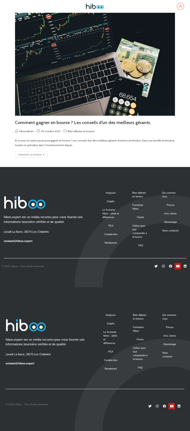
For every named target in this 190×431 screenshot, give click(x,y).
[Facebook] (170, 266)
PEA (110, 225)
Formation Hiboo (137, 207)
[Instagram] (163, 266)
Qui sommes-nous (169, 194)
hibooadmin (26, 131)
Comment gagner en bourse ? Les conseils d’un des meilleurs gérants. (83, 122)
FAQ (140, 245)
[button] (10, 6)
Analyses (111, 192)
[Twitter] (156, 266)
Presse (170, 205)
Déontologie (170, 222)
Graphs (111, 201)
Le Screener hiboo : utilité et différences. (110, 213)
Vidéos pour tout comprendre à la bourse (139, 231)
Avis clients (170, 213)
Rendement (111, 242)
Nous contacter (170, 230)
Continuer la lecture (33, 153)
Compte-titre (110, 234)
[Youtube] (178, 266)
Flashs (140, 217)
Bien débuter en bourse (81, 131)
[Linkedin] (185, 266)
